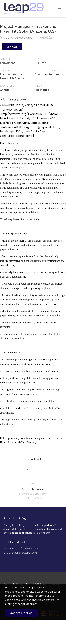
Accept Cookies (21, 613)
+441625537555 (33, 498)
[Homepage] (24, 13)
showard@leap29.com (33, 494)
